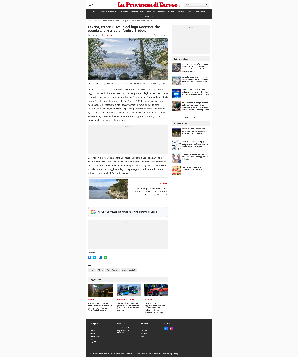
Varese (95, 12)
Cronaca (91, 300)
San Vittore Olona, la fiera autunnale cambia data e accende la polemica (192, 169)
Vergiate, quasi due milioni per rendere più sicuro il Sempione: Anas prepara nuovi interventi (195, 79)
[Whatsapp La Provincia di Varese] (105, 258)
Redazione (144, 328)
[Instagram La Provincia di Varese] (171, 330)
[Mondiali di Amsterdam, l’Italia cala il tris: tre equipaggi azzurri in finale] (176, 162)
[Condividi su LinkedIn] (100, 258)
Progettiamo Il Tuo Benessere (123, 331)
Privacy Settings (173, 354)
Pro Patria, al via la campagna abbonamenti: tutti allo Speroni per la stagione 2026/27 (195, 143)
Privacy (143, 336)
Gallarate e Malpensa (129, 12)
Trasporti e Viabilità (125, 300)
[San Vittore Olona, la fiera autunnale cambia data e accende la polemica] (176, 175)
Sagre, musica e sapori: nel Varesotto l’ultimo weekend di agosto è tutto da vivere (194, 131)
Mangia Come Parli (123, 328)
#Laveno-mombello (129, 270)
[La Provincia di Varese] (149, 4)
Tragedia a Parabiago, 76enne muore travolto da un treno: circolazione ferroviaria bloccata (100, 306)
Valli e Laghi (145, 12)
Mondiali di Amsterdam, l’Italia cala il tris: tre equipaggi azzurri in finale (195, 156)
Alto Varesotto (159, 12)
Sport (188, 12)
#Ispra (100, 270)
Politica (181, 12)
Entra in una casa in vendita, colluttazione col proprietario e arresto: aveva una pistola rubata (195, 92)
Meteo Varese (191, 117)
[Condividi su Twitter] (94, 258)
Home (89, 21)
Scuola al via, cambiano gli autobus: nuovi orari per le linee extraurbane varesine (128, 306)
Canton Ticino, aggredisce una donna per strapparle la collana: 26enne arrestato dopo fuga (154, 308)
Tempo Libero (199, 12)
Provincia (172, 12)
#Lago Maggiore (112, 270)
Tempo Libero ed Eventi (97, 342)
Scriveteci (144, 331)
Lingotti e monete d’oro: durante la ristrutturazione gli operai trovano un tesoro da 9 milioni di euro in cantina (195, 67)
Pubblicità (144, 333)
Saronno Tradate (95, 336)
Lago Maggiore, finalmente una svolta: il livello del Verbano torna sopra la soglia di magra (150, 191)
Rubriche (149, 16)
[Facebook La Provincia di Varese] (89, 258)
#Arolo (91, 270)
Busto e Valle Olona (109, 12)
